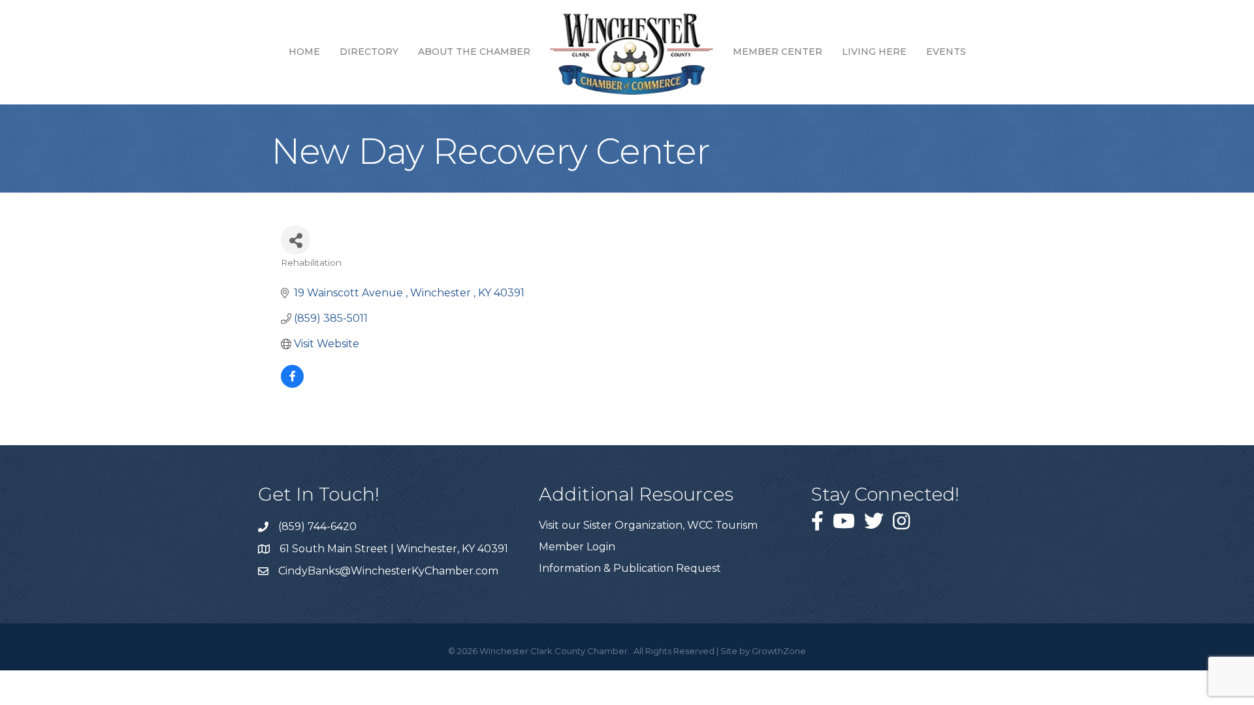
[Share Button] (295, 240)
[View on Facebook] (292, 384)
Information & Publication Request (630, 568)
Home (304, 51)
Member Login (577, 546)
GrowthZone (779, 651)
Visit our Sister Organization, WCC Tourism (648, 525)
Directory (369, 51)
